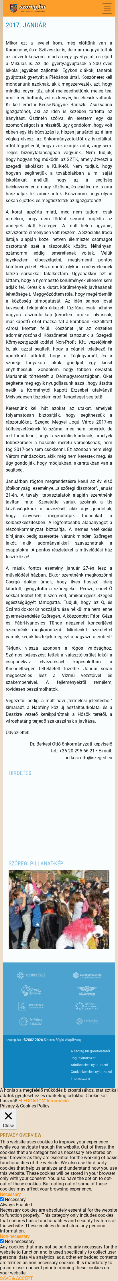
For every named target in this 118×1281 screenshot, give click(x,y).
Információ (58, 1100)
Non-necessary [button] (15, 1236)
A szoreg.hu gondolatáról (90, 1051)
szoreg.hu (13, 1040)
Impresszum (80, 1079)
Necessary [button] (10, 1194)
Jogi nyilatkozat (83, 1058)
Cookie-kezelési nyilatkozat (91, 1072)
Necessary (15, 1199)
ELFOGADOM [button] (32, 1100)
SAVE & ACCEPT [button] (16, 1278)
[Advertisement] (59, 815)
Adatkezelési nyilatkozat (89, 1065)
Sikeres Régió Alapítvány (63, 1040)
